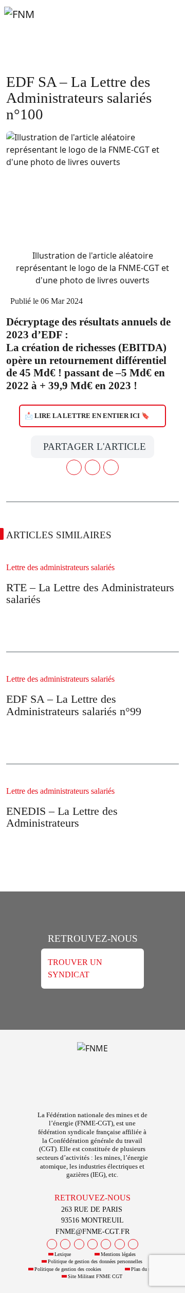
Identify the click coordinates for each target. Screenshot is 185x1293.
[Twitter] (65, 1244)
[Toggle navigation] (164, 24)
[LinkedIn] (106, 1244)
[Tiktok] (133, 1244)
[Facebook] (52, 1244)
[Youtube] (79, 1244)
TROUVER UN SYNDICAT (75, 968)
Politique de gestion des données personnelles (95, 1261)
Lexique (62, 1254)
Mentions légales (118, 1254)
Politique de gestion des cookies (67, 1269)
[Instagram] (92, 1244)
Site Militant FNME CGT (95, 1276)
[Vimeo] (120, 1244)
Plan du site (143, 1269)
